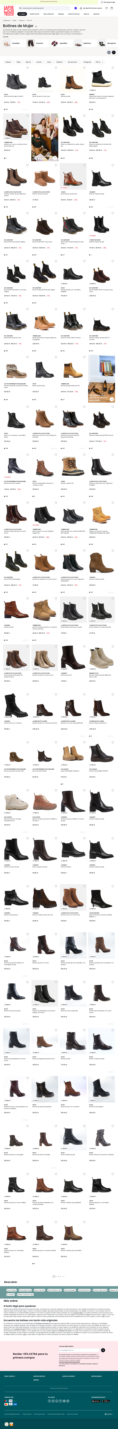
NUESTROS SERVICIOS (39, 1376)
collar (24, 1334)
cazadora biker (78, 1313)
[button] (112, 8)
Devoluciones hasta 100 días (48, 1)
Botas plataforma (84, 1290)
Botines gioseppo (69, 1290)
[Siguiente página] (63, 1276)
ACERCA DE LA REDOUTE (68, 1376)
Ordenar (8, 62)
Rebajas (61, 14)
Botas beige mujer (25, 1290)
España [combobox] (109, 1414)
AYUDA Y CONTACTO (9, 1376)
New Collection (49, 14)
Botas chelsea (11, 1290)
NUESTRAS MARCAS (96, 1376)
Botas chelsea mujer (54, 1290)
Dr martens (10, 1294)
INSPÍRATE (36, 1380)
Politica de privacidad (39, 1414)
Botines (29, 20)
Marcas (86, 14)
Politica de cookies (27, 1414)
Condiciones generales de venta (12, 1414)
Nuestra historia (73, 14)
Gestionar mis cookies (72, 1414)
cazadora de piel (19, 1329)
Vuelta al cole (34, 14)
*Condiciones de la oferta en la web (55, 1414)
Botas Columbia (39, 1290)
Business (97, 14)
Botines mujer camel (100, 1290)
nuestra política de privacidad (69, 1362)
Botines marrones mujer (25, 1294)
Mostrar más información (59, 1388)
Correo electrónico (66, 1346)
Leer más (5, 36)
